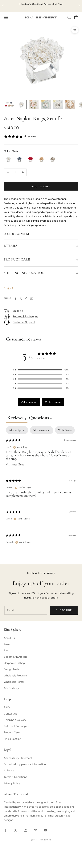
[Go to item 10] (21, 104)
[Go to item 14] (70, 104)
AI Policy (9, 770)
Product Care (12, 732)
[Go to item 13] (58, 104)
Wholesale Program (15, 675)
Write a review (53, 402)
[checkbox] (65, 430)
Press (7, 644)
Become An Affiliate (15, 656)
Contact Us (10, 713)
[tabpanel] (41, 488)
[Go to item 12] (45, 104)
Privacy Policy (12, 783)
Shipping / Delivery (15, 720)
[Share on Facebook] (15, 298)
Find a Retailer (12, 739)
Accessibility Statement (18, 758)
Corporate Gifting (14, 663)
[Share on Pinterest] (26, 298)
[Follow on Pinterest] (35, 830)
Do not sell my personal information (25, 764)
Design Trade (11, 669)
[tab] (40, 418)
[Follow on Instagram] (25, 830)
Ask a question (29, 402)
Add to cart (41, 186)
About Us (9, 638)
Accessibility (11, 688)
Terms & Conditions (15, 777)
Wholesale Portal (14, 681)
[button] (41, 370)
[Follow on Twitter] (16, 830)
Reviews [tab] (16, 418)
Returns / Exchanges (16, 726)
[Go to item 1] (9, 104)
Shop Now (57, 4)
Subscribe (64, 610)
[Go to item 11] (33, 104)
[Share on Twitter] (21, 298)
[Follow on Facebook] (6, 830)
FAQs (7, 707)
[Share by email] (31, 298)
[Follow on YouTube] (45, 830)
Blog (6, 650)
